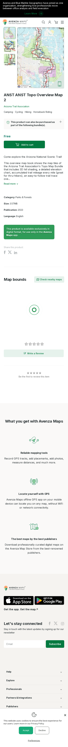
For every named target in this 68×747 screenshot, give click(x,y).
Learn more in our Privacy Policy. (29, 723)
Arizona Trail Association (16, 106)
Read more (10, 183)
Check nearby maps (51, 279)
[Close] (65, 713)
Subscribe (55, 644)
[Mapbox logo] (12, 333)
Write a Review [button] (35, 353)
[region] (34, 310)
